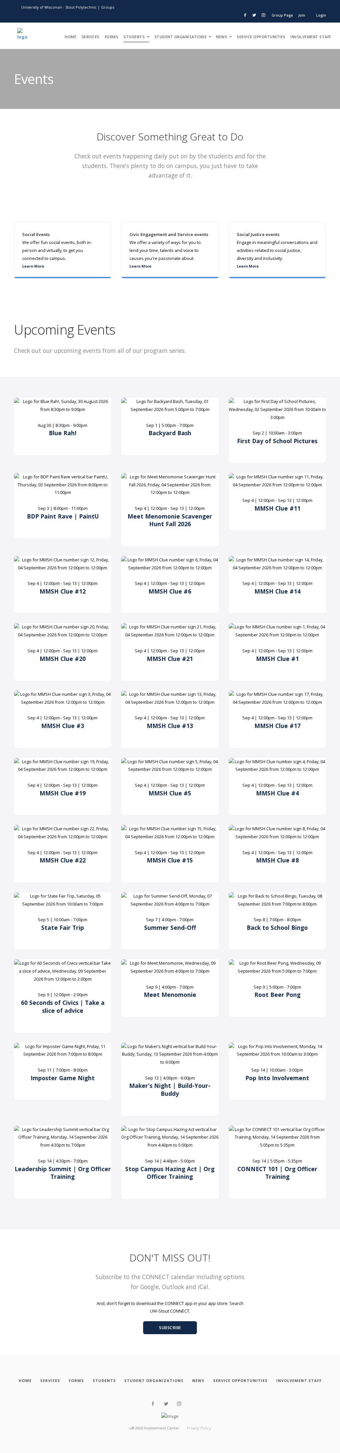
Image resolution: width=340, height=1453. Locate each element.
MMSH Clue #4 (277, 793)
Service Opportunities (261, 37)
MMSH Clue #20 (63, 659)
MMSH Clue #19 (63, 793)
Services (91, 37)
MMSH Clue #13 (170, 726)
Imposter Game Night (63, 1078)
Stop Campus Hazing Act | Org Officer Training (169, 1173)
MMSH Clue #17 (277, 726)
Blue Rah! (62, 433)
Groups (107, 7)
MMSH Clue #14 (277, 591)
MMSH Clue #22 (63, 860)
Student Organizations (180, 37)
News (221, 37)
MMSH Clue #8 (277, 860)
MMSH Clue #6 (169, 591)
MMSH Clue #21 (170, 659)
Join (301, 15)
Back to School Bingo (277, 927)
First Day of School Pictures (277, 441)
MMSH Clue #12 (63, 591)
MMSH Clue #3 (62, 726)
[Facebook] (153, 1404)
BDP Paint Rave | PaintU (63, 516)
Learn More (33, 266)
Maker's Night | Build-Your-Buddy (170, 1089)
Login (321, 15)
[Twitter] (166, 1404)
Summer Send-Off (170, 927)
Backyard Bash (169, 433)
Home (70, 37)
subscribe (170, 1328)
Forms (112, 37)
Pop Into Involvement (277, 1078)
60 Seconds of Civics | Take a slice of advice (63, 1006)
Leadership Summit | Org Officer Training (63, 1173)
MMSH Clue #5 (169, 793)
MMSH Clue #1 (277, 659)
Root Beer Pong (277, 995)
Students (134, 37)
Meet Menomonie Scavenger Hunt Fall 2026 (170, 520)
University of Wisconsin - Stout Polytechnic (59, 7)
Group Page (282, 15)
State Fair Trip (62, 927)
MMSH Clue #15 (170, 860)
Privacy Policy (199, 1427)
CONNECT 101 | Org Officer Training (277, 1173)
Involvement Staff (311, 37)
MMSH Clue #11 (277, 508)
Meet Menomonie (170, 995)
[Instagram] (179, 1404)
